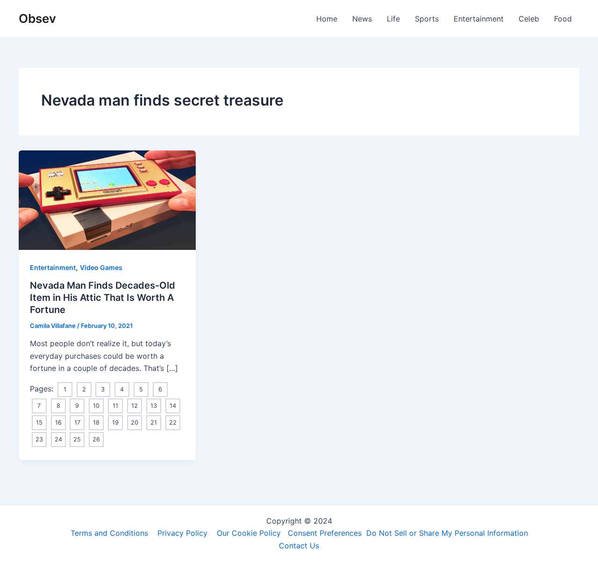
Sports (427, 18)
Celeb (529, 18)
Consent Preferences (325, 533)
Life (393, 18)
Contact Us (299, 545)
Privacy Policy (182, 533)
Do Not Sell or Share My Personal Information (447, 533)
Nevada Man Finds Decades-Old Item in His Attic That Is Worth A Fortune (102, 297)
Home (326, 18)
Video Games (101, 267)
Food (563, 18)
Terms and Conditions (109, 533)
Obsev (37, 18)
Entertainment (479, 18)
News (362, 18)
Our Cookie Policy (249, 533)
